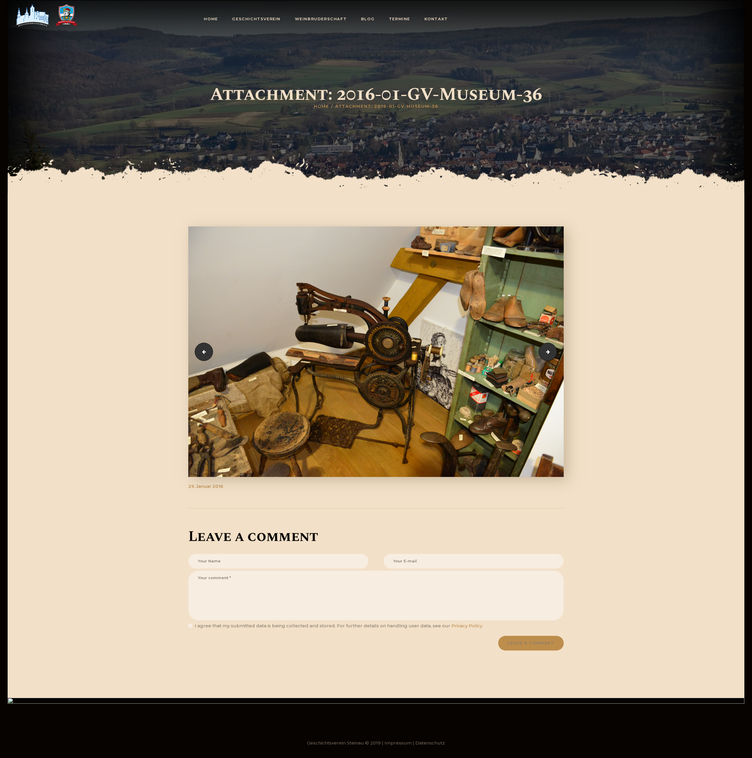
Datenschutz (430, 743)
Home (322, 106)
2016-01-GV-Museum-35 (201, 351)
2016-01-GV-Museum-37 (554, 351)
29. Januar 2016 (205, 486)
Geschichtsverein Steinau (335, 743)
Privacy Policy (466, 625)
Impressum (398, 743)
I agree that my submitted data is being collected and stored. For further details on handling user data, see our (338, 625)
